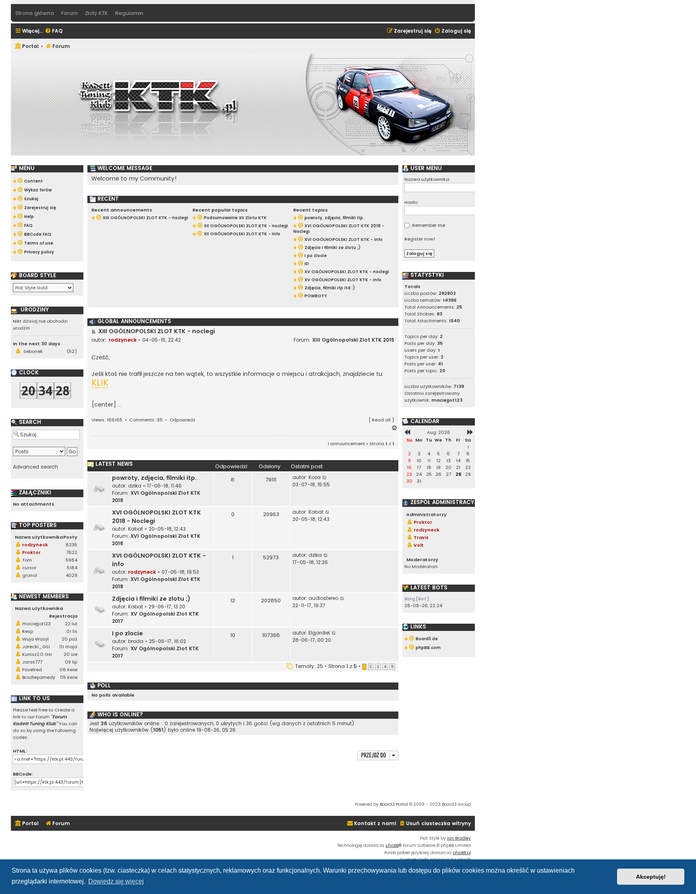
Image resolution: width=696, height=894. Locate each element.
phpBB (392, 845)
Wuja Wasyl (35, 639)
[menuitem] (53, 31)
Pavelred (32, 669)
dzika (134, 485)
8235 (71, 544)
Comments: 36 (146, 420)
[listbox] (43, 287)
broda (135, 641)
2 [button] (371, 666)
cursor (29, 567)
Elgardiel (319, 632)
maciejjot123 (36, 623)
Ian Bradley (459, 838)
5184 (72, 567)
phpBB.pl (462, 853)
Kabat (135, 528)
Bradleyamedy (38, 677)
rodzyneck (123, 339)
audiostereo (323, 598)
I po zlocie (127, 633)
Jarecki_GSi (36, 646)
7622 (71, 552)
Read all (381, 420)
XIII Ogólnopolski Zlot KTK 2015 (353, 339)
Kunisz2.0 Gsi (37, 654)
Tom (27, 560)
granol (29, 575)
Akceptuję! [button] (651, 876)
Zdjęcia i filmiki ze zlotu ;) (151, 599)
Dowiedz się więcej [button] (116, 881)
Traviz (421, 537)
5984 (71, 560)
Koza (315, 477)
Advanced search (35, 467)
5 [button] (392, 666)
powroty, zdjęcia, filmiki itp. (154, 478)
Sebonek (33, 351)
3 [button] (378, 666)
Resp (27, 631)
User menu (425, 168)
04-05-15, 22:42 (161, 339)
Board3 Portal (394, 804)
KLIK (99, 383)
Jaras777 (32, 662)
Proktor (31, 552)
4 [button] (385, 666)
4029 (71, 575)
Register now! (419, 239)
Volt (419, 545)
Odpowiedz (182, 420)
